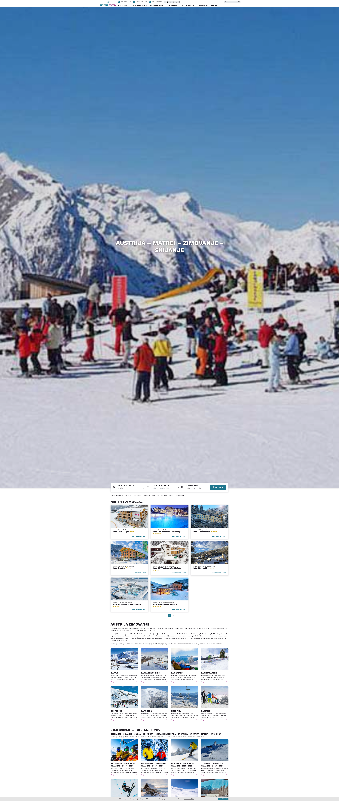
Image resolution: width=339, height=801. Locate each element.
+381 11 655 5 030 (126, 2)
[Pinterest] (179, 2)
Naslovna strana (116, 495)
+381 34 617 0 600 (141, 2)
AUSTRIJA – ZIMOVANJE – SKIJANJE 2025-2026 (150, 495)
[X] (167, 2)
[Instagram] (173, 2)
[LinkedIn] (176, 2)
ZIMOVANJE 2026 (156, 5)
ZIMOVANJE (128, 495)
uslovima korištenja (189, 799)
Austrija (120, 488)
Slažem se (223, 799)
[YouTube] (170, 2)
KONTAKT (214, 5)
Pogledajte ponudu (117, 682)
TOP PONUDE (123, 5)
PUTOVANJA (172, 5)
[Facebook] (165, 2)
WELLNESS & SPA (188, 5)
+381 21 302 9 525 (157, 2)
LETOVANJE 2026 (139, 5)
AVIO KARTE (203, 5)
